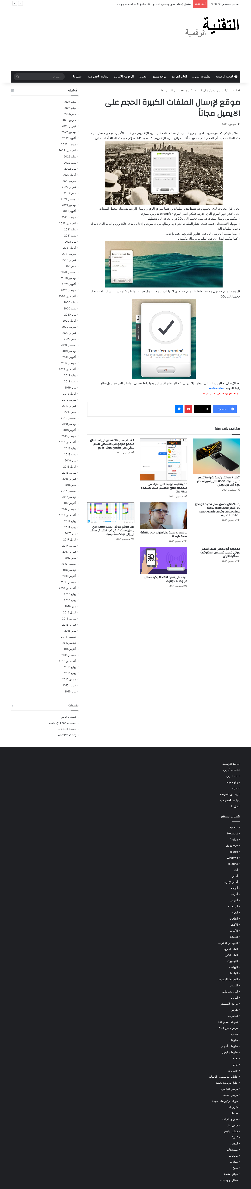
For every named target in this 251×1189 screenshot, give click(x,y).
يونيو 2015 (70, 673)
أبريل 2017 (69, 539)
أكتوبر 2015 (69, 648)
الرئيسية (233, 90)
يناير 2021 (70, 265)
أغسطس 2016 (67, 588)
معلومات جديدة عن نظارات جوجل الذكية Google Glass (163, 534)
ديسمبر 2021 (68, 199)
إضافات (233, 918)
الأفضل (234, 924)
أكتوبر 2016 (69, 576)
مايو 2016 (70, 606)
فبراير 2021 (69, 259)
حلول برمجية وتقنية (227, 1082)
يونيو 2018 (70, 454)
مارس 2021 (69, 253)
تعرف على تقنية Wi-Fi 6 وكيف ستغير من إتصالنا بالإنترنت (165, 579)
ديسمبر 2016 (68, 563)
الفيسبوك (232, 961)
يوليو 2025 (70, 101)
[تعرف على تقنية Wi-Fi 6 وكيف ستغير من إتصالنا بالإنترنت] (163, 560)
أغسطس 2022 (67, 150)
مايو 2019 (70, 387)
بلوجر (234, 1009)
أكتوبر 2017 (69, 503)
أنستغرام (233, 906)
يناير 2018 (70, 484)
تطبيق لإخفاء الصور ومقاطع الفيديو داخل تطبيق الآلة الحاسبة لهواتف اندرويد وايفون (146, 3)
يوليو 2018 (70, 448)
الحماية (143, 76)
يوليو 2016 (70, 594)
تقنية (235, 1058)
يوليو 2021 (70, 229)
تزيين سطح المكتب (227, 1028)
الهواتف (233, 967)
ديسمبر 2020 (68, 272)
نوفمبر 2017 (69, 497)
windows (232, 857)
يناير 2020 (70, 338)
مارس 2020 (69, 326)
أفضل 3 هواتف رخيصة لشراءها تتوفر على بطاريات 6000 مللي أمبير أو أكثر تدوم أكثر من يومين (218, 481)
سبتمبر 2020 (68, 290)
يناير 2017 (70, 557)
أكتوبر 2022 (69, 138)
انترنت (234, 997)
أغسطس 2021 (67, 223)
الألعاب (234, 930)
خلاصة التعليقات (67, 729)
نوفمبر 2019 (69, 351)
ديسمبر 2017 (68, 490)
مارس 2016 (69, 618)
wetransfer (216, 388)
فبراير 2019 (69, 405)
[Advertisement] (86, 39)
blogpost (232, 833)
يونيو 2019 (70, 381)
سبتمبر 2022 (68, 144)
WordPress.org (67, 735)
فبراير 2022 (69, 186)
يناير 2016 (70, 630)
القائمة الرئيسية (225, 76)
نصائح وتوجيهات (229, 1180)
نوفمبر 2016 (69, 569)
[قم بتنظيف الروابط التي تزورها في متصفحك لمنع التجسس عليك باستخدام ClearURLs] (163, 459)
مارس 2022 (69, 180)
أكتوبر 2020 (69, 284)
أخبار (235, 876)
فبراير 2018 (69, 478)
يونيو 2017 (70, 527)
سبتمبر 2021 (68, 217)
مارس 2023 (69, 120)
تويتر (235, 1064)
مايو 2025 (70, 114)
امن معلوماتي (230, 991)
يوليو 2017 (70, 521)
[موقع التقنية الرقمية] (212, 27)
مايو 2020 (70, 314)
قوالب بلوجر (231, 1131)
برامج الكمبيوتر (229, 1003)
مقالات (234, 1161)
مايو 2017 (70, 533)
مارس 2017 (69, 545)
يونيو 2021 (70, 235)
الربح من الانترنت (124, 76)
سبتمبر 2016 (68, 582)
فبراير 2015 (69, 685)
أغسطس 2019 (67, 369)
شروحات (232, 1107)
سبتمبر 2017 (68, 509)
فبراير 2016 (69, 624)
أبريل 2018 (69, 466)
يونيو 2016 (70, 600)
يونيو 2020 (70, 308)
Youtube (232, 863)
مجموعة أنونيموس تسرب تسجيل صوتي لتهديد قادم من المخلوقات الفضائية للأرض (220, 552)
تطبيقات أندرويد (201, 76)
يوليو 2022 (70, 156)
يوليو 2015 (70, 667)
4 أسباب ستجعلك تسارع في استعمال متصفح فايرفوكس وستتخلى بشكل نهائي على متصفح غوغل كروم (112, 444)
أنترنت (222, 90)
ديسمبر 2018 (68, 417)
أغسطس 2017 (67, 515)
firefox (234, 839)
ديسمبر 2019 (68, 345)
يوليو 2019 (70, 375)
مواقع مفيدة (159, 76)
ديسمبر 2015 (68, 636)
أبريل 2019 (69, 393)
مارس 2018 (69, 472)
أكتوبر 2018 (69, 430)
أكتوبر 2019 (69, 357)
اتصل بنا (77, 76)
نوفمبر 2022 (68, 132)
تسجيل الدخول (67, 716)
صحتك (234, 1113)
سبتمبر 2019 (68, 363)
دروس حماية (230, 1094)
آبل (236, 870)
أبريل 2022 (69, 174)
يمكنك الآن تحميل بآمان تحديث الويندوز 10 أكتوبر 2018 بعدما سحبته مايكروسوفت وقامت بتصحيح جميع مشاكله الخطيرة (217, 510)
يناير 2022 (70, 193)
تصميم (234, 1034)
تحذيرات (233, 1015)
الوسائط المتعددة (228, 979)
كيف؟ (234, 1137)
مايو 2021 (70, 241)
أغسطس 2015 (67, 661)
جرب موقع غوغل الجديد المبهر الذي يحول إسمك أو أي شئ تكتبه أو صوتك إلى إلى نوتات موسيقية (112, 530)
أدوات (234, 888)
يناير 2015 (70, 691)
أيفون (235, 912)
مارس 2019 (69, 399)
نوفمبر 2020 (68, 278)
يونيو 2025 (70, 107)
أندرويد (234, 900)
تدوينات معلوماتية (228, 1021)
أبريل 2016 (69, 612)
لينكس (234, 1143)
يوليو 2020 (70, 302)
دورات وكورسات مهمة (225, 1101)
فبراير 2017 (69, 551)
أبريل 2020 (69, 320)
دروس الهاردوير (229, 1088)
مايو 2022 (70, 168)
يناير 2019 (70, 411)
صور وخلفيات (230, 1119)
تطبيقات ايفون (230, 1052)
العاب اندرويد (179, 76)
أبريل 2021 (69, 247)
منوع (235, 1167)
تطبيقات (233, 1040)
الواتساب (233, 973)
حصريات (233, 1070)
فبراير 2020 (69, 332)
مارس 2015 (69, 679)
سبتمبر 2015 (68, 655)
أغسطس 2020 (67, 296)
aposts (233, 827)
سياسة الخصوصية (98, 76)
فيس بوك (232, 1125)
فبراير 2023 (69, 126)
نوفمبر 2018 (69, 424)
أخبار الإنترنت (230, 882)
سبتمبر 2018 (68, 436)
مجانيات (233, 1155)
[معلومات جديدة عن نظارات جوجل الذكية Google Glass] (163, 515)
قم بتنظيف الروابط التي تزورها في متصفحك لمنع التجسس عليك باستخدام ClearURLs (164, 488)
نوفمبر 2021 (69, 205)
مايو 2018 (70, 460)
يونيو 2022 (70, 162)
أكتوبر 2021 (69, 211)
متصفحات (232, 1149)
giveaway (232, 845)
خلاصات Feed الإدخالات (62, 722)
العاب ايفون (231, 955)
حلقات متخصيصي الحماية (223, 1076)
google (233, 851)
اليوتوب (233, 985)
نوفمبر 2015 (69, 642)
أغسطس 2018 (67, 442)
